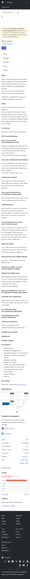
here (6, 109)
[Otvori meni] (27, 2)
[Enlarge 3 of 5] (26, 393)
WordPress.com (7, 542)
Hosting (4, 521)
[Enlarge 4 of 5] (26, 401)
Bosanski (7, 557)
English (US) (25, 456)
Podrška (5, 70)
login (27, 463)
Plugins (18, 521)
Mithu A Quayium (8, 44)
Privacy (4, 524)
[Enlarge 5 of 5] (26, 408)
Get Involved (19, 529)
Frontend (22, 463)
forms (26, 460)
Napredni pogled (6, 467)
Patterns (18, 524)
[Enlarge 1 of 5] (12, 393)
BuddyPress (6, 550)
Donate (19, 534)
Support (4, 531)
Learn (3, 529)
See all (26, 494)
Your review (5, 494)
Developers (5, 534)
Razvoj (5, 66)
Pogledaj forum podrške (8, 506)
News (3, 518)
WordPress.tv (6, 537)
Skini (4, 48)
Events (18, 531)
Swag (18, 537)
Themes (18, 518)
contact (22, 460)
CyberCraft (8, 433)
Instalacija (6, 62)
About (3, 515)
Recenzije (6, 58)
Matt (4, 545)
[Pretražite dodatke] (17, 12)
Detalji (5, 54)
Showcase (19, 515)
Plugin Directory (6, 7)
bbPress (5, 548)
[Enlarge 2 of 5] (12, 401)
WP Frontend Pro (21, 132)
